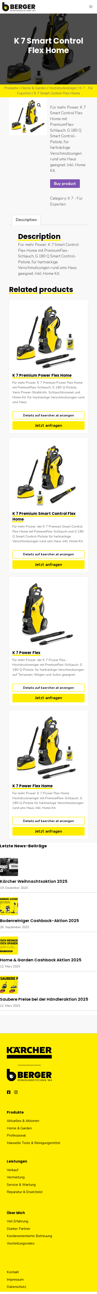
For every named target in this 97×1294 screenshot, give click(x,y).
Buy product (65, 183)
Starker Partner (18, 1228)
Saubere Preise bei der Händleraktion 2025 (44, 999)
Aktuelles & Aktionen (23, 1121)
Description (26, 219)
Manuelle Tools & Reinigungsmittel (33, 1143)
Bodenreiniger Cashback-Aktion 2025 (39, 920)
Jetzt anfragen (48, 425)
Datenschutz (16, 1287)
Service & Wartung (21, 1184)
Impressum (15, 1279)
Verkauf (12, 1170)
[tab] (26, 220)
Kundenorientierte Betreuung (29, 1236)
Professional (16, 1135)
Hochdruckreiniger (63, 88)
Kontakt (13, 1272)
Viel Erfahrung (17, 1221)
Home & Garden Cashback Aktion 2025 (40, 960)
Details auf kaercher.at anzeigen (48, 415)
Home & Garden (33, 88)
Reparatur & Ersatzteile (25, 1192)
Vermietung (16, 1177)
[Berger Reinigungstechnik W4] (18, 7)
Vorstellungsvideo (21, 1243)
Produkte (11, 88)
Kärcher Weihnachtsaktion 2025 (33, 881)
